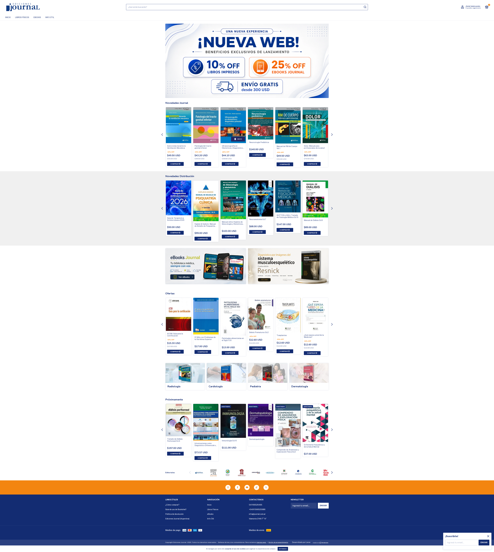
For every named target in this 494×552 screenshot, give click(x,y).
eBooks (37, 17)
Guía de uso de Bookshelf (175, 509)
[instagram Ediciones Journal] (228, 487)
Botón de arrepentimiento (278, 542)
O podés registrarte (473, 8)
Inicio (8, 17)
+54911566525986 (257, 509)
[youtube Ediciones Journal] (247, 487)
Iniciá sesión (475, 6)
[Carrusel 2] (288, 266)
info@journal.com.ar (257, 514)
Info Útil (49, 17)
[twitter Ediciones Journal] (266, 487)
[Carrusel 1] (205, 266)
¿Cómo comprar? (172, 505)
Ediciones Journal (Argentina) (177, 519)
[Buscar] (365, 7)
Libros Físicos (22, 17)
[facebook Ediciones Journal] (237, 487)
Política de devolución (174, 514)
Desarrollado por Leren (301, 542)
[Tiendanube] (321, 543)
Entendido (283, 549)
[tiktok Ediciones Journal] (256, 487)
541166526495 (255, 505)
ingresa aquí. (261, 542)
